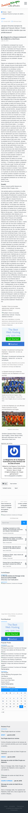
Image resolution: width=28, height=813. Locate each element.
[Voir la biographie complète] (23, 476)
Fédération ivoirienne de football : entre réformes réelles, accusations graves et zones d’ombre (13, 539)
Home (4, 12)
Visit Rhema (4, 676)
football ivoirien (7, 488)
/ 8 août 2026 (8, 550)
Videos (3, 757)
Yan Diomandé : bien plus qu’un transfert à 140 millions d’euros (12, 547)
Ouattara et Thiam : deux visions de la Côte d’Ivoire (13, 555)
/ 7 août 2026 (9, 558)
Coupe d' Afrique (6, 780)
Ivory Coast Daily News (7, 680)
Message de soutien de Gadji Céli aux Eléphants (11, 785)
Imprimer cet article (6, 443)
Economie (5, 533)
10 (3, 701)
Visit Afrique (4, 672)
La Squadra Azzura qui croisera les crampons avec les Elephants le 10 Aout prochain (13, 373)
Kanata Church (5, 682)
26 (10, 706)
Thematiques (20, 806)
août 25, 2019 (11, 735)
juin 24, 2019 (11, 757)
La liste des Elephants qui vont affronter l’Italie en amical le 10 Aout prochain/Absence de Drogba (13, 407)
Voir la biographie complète (13, 476)
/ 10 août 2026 (8, 542)
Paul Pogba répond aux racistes (10, 738)
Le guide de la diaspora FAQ (14, 808)
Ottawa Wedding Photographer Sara (11, 674)
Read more (10, 325)
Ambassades (14, 810)
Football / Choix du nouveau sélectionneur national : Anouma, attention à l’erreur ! (11, 308)
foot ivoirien (13, 483)
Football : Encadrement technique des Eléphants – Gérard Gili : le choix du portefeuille (12, 351)
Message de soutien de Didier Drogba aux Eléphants (13, 761)
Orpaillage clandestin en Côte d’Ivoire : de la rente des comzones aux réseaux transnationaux (13, 529)
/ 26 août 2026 (10, 533)
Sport (9, 12)
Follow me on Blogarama (8, 687)
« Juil (2, 712)
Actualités (12, 806)
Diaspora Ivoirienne (6, 678)
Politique (5, 558)
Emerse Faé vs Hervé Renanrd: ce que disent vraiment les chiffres (12, 563)
